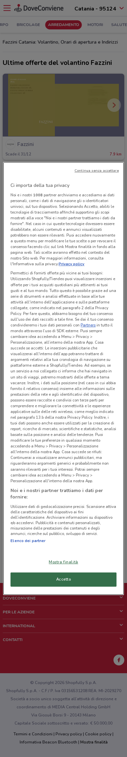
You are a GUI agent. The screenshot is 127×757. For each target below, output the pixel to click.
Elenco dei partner (27, 540)
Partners (88, 325)
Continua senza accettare (97, 170)
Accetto (63, 579)
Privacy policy (71, 264)
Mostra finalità (63, 562)
